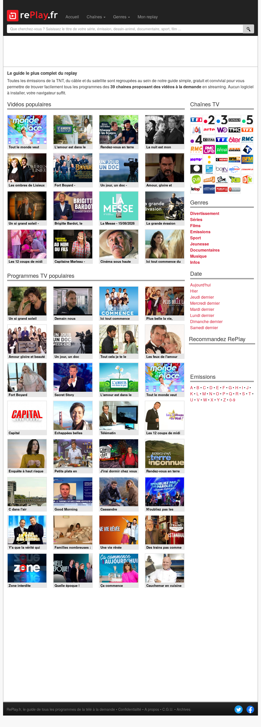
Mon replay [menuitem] (148, 17)
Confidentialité (129, 709)
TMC (234, 129)
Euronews (196, 169)
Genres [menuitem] (120, 17)
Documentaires (205, 250)
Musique (198, 256)
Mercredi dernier (205, 303)
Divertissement (204, 213)
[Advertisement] (130, 51)
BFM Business (247, 159)
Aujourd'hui (200, 285)
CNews (222, 159)
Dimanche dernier (206, 321)
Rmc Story (196, 149)
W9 (222, 129)
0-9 (232, 400)
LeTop (196, 189)
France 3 (222, 119)
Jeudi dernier (202, 297)
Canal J (209, 179)
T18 (247, 149)
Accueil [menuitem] (72, 17)
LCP (209, 189)
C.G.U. (167, 709)
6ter (234, 139)
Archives (183, 709)
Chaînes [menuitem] (95, 17)
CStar (209, 139)
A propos (152, 709)
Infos (195, 262)
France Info (209, 159)
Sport (195, 238)
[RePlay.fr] (34, 15)
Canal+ (234, 119)
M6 (196, 129)
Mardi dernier (202, 309)
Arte (209, 129)
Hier (194, 291)
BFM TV (234, 159)
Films (195, 225)
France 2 (209, 119)
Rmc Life (209, 149)
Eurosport (234, 169)
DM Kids (247, 179)
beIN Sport (222, 169)
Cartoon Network (222, 179)
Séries (196, 219)
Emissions (200, 232)
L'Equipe (247, 169)
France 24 (209, 169)
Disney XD (234, 179)
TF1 (196, 119)
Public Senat (222, 189)
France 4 (196, 139)
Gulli (196, 179)
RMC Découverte (247, 139)
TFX (247, 129)
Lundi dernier (202, 315)
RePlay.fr (14, 709)
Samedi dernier (204, 327)
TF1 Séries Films (222, 139)
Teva (222, 149)
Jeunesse (199, 244)
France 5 (247, 119)
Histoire (234, 189)
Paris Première (234, 149)
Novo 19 (196, 159)
